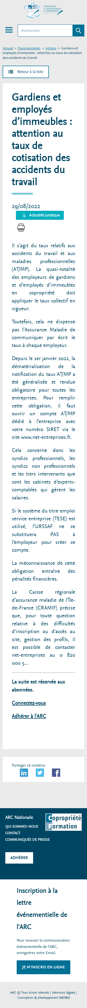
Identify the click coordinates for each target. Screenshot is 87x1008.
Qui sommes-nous (21, 826)
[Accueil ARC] (43, 10)
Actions (50, 48)
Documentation (29, 48)
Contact (13, 833)
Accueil (8, 48)
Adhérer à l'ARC (29, 716)
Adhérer (19, 857)
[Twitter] (40, 773)
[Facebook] (56, 773)
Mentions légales (63, 992)
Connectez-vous (29, 703)
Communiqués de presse (27, 839)
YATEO (64, 998)
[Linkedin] (24, 773)
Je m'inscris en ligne (43, 967)
